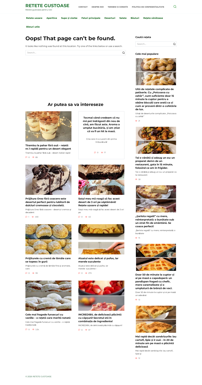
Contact (83, 7)
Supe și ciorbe (69, 18)
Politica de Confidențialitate (148, 7)
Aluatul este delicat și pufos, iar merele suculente (98, 260)
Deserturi (109, 18)
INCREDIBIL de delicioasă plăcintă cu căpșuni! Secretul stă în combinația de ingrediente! (99, 318)
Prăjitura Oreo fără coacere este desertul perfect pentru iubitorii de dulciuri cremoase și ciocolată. (47, 202)
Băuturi (135, 18)
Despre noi (98, 7)
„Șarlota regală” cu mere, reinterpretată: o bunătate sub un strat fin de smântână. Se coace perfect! (154, 221)
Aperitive (51, 18)
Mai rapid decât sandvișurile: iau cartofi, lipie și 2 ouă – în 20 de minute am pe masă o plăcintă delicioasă (155, 341)
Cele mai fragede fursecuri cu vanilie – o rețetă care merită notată (47, 316)
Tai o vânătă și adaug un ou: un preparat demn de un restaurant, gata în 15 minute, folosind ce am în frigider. (155, 162)
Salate (123, 18)
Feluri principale (90, 18)
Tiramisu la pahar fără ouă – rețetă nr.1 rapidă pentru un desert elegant (48, 147)
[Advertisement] (75, 76)
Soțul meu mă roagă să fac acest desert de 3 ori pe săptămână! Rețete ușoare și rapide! (99, 202)
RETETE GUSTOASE (47, 5)
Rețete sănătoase (153, 18)
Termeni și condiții (118, 7)
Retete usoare (34, 18)
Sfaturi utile (33, 27)
